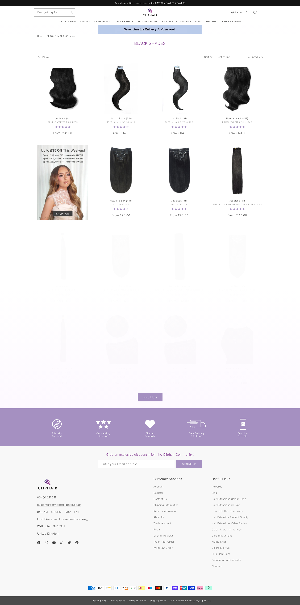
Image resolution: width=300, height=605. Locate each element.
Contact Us (160, 498)
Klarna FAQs (219, 541)
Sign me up (189, 464)
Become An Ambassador (226, 560)
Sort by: (208, 56)
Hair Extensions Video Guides (229, 523)
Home (40, 36)
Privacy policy (118, 600)
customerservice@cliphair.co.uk (59, 504)
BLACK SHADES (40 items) (61, 36)
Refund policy (99, 600)
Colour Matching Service (227, 529)
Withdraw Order (163, 547)
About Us (158, 517)
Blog (214, 492)
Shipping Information (165, 504)
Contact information (180, 600)
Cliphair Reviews (163, 535)
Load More (150, 397)
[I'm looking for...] (71, 12)
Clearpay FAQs (221, 547)
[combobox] (54, 12)
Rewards (217, 486)
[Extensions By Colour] (62, 182)
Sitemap (216, 566)
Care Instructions (222, 535)
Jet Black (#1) (62, 118)
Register (158, 492)
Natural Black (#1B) (121, 118)
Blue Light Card (221, 553)
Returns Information (165, 511)
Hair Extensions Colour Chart (229, 498)
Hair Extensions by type (226, 504)
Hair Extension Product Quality (230, 517)
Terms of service (137, 600)
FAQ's (157, 529)
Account (158, 486)
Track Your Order (163, 541)
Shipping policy (158, 600)
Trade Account (162, 523)
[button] (85, 21)
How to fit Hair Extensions (227, 511)
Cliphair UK (205, 600)
